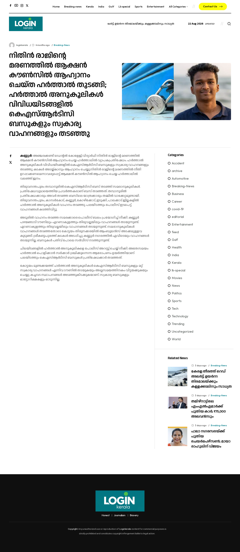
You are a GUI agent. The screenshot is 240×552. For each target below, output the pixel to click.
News (176, 285)
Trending (178, 324)
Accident (178, 163)
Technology (180, 316)
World (176, 339)
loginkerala (22, 45)
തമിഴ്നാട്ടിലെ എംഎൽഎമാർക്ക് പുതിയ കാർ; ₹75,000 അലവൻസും (208, 409)
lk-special (178, 270)
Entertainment (155, 6)
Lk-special (124, 6)
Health (177, 247)
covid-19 (178, 209)
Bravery (134, 515)
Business (178, 194)
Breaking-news (72, 6)
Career (177, 201)
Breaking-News (62, 45)
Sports (138, 6)
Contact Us (210, 6)
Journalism (119, 515)
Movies (177, 278)
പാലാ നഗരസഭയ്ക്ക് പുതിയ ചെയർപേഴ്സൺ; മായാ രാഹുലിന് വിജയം (211, 439)
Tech (175, 308)
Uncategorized (182, 331)
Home (56, 6)
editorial (178, 217)
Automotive (180, 178)
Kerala (90, 6)
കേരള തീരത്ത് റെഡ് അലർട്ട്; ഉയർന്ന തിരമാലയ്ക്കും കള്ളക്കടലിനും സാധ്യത (121, 24)
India (101, 6)
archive (177, 171)
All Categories (177, 6)
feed (175, 232)
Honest (105, 515)
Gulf (111, 6)
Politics (177, 293)
